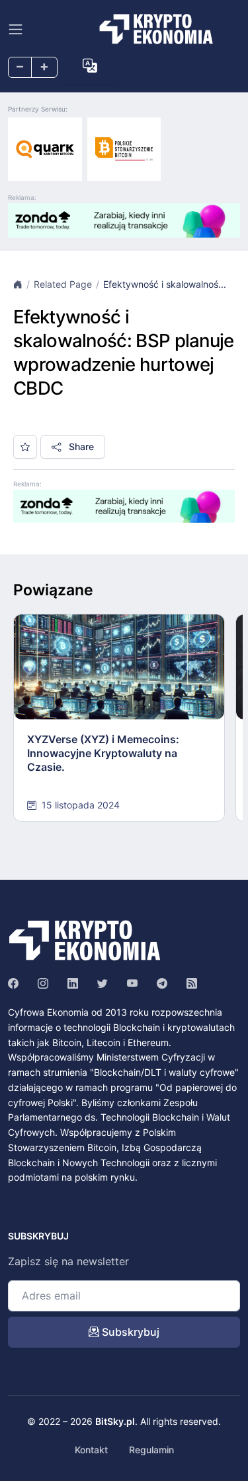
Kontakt (91, 1449)
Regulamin (151, 1449)
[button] (90, 66)
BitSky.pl (115, 1421)
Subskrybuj (129, 1331)
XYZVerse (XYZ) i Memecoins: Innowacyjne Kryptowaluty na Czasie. (103, 753)
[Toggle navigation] (15, 29)
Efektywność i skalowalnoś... (164, 284)
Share (80, 446)
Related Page (63, 284)
